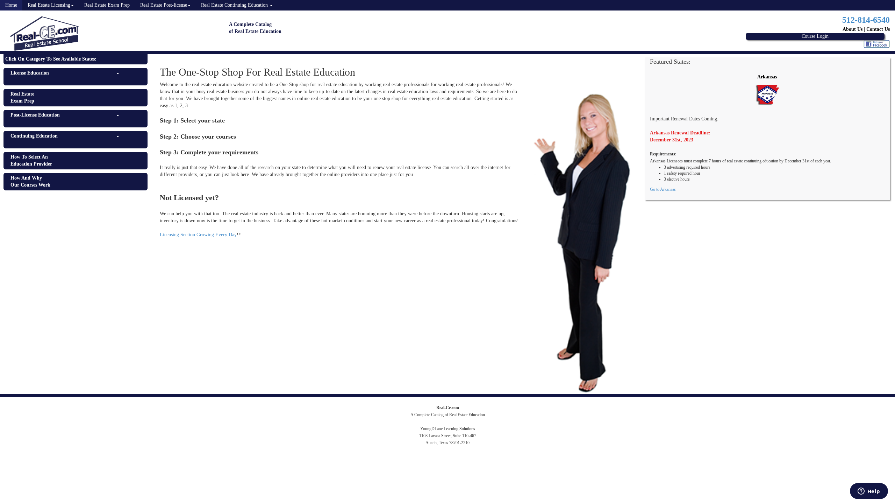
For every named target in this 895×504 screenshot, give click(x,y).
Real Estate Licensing (49, 5)
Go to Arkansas (663, 189)
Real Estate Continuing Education (235, 5)
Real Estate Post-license (163, 5)
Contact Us (878, 29)
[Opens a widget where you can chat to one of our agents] (869, 491)
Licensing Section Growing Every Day (198, 234)
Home (11, 5)
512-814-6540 (866, 19)
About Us (852, 29)
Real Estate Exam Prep (107, 5)
